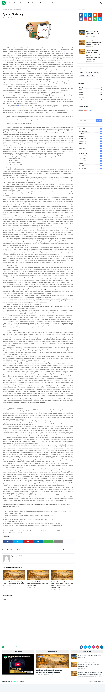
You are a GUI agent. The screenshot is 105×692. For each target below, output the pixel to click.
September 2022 (90, 158)
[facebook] (81, 15)
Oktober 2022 (90, 156)
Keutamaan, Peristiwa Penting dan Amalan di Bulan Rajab (92, 33)
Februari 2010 (90, 168)
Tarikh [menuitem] (39, 3)
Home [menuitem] (10, 3)
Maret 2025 (90, 136)
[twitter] (86, 15)
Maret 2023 (90, 146)
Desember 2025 (90, 131)
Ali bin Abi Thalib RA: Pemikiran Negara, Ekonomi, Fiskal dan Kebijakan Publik (14, 583)
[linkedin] (90, 15)
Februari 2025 (90, 138)
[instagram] (86, 19)
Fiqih (86, 72)
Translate (89, 110)
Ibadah (96, 72)
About (95, 681)
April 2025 (90, 133)
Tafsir (88, 75)
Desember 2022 (90, 151)
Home (90, 681)
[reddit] (95, 15)
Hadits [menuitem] (28, 3)
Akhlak (81, 72)
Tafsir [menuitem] (33, 3)
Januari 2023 (90, 148)
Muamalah (10, 9)
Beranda (5, 9)
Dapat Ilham (40, 674)
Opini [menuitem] (44, 3)
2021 (24, 681)
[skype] (100, 19)
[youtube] (90, 19)
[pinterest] (100, 15)
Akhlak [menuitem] (16, 3)
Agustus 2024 (90, 141)
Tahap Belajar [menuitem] (52, 3)
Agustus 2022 (90, 160)
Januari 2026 (90, 128)
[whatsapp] (95, 19)
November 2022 (90, 153)
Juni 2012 (90, 165)
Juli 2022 (90, 163)
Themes (14, 681)
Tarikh (92, 75)
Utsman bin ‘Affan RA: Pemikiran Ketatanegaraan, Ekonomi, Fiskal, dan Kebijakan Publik (37, 583)
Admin (5, 17)
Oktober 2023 (90, 143)
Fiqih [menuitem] (21, 3)
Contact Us (100, 681)
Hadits (90, 72)
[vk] (81, 19)
